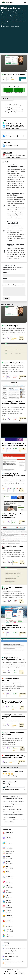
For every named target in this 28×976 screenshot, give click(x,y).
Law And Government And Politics (11, 789)
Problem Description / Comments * (13, 285)
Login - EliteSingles (10, 326)
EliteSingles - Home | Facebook (15, 136)
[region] (14, 39)
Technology (9, 930)
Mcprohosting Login (10, 951)
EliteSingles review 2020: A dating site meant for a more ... (14, 444)
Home (7, 891)
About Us (9, 972)
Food (7, 871)
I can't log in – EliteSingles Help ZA (12, 588)
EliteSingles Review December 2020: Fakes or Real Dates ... (13, 627)
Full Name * (6, 272)
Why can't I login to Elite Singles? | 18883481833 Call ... (13, 702)
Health (8, 881)
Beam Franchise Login (11, 956)
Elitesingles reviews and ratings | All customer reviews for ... (13, 716)
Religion (8, 905)
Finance (8, 866)
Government (9, 876)
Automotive (9, 832)
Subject (5, 278)
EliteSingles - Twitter (12, 145)
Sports (8, 925)
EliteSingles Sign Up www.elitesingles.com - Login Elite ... (13, 475)
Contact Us (20, 972)
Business (8, 837)
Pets (7, 896)
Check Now (21, 338)
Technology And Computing (9, 786)
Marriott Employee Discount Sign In (14, 963)
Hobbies (8, 886)
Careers (8, 842)
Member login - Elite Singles (14, 74)
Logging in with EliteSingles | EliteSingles (13, 733)
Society (8, 920)
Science (8, 910)
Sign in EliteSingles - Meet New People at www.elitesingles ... (12, 516)
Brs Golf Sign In (9, 954)
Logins (7, 945)
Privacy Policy (20, 974)
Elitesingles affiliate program (10, 679)
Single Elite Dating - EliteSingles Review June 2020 (13, 659)
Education (9, 847)
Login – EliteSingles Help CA (14, 363)
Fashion (8, 861)
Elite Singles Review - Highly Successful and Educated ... (13, 757)
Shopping (9, 915)
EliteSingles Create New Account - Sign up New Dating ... (13, 403)
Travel (7, 935)
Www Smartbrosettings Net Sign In (15, 948)
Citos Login (8, 959)
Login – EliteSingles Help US (15, 112)
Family (8, 856)
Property (8, 900)
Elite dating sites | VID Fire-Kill (13, 547)
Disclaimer (9, 974)
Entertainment (10, 852)
